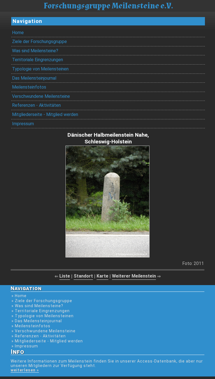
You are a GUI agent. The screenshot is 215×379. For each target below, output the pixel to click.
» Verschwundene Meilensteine (43, 331)
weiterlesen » (25, 370)
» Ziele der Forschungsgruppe (41, 301)
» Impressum (24, 346)
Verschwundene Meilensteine (41, 96)
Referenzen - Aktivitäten (36, 105)
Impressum (23, 123)
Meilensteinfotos (29, 87)
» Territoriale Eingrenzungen (40, 311)
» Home (19, 295)
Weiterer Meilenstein (134, 276)
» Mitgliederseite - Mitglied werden (47, 341)
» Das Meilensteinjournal (36, 321)
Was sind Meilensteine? (35, 50)
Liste (64, 276)
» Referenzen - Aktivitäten (38, 336)
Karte (102, 276)
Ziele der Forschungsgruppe (39, 41)
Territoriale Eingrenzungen (37, 59)
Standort (83, 276)
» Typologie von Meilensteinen (42, 316)
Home (18, 32)
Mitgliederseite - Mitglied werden (45, 114)
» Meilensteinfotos (30, 326)
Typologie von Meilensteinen (40, 69)
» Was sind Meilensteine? (37, 306)
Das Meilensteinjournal (34, 78)
